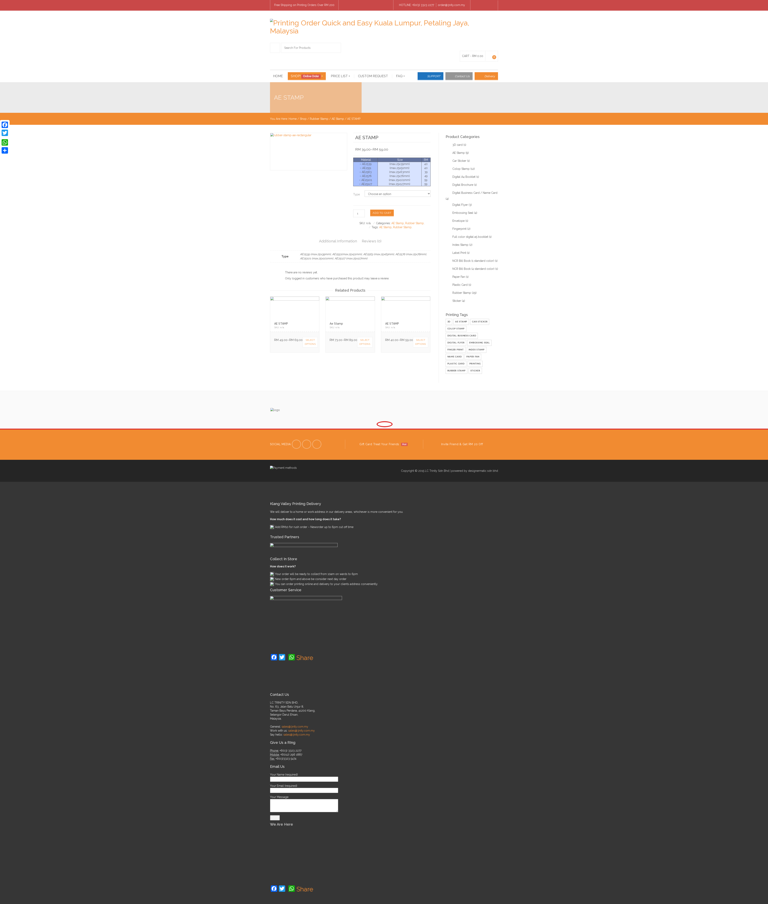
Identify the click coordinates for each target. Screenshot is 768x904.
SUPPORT (433, 76)
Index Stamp (460, 244)
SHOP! (307, 76)
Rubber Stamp (319, 118)
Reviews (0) (371, 241)
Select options (310, 342)
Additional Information (338, 241)
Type (356, 194)
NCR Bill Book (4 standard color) (473, 268)
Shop (303, 118)
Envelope (458, 220)
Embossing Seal (462, 212)
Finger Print (455, 350)
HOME (278, 76)
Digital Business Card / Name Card (474, 192)
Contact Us (462, 76)
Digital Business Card (461, 336)
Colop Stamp (461, 168)
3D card (457, 144)
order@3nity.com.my (451, 5)
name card (454, 357)
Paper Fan (458, 276)
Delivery (489, 76)
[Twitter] (296, 444)
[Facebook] (477, 5)
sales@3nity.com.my (295, 726)
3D (449, 322)
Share (304, 658)
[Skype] (484, 5)
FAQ (400, 76)
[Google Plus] (491, 5)
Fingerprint (459, 228)
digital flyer (456, 343)
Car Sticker (459, 160)
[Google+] (5, 137)
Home (293, 118)
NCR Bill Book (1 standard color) (473, 260)
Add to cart (382, 212)
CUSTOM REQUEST (373, 76)
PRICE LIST (340, 76)
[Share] (5, 150)
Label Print (459, 252)
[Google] (316, 444)
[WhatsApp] (5, 142)
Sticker (456, 300)
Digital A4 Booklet (463, 176)
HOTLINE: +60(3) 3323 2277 (416, 5)
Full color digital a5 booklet (470, 236)
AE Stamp (338, 118)
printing (475, 364)
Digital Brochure (462, 184)
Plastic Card (460, 284)
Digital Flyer (460, 204)
